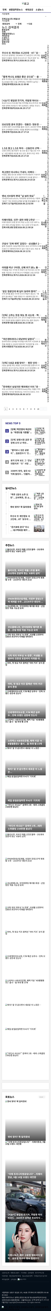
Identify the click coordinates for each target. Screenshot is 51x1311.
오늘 (7, 18)
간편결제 (31, 1273)
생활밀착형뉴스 (16, 9)
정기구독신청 (39, 1273)
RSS (24, 1279)
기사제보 (24, 1273)
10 (38, 409)
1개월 (14, 18)
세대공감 (29, 9)
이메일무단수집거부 (40, 1276)
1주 (10, 18)
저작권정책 (5, 1279)
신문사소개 (5, 1273)
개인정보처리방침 (15, 1276)
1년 (18, 18)
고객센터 (13, 1279)
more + (42, 1097)
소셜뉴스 (40, 9)
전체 (4, 9)
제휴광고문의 (15, 1273)
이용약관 (5, 1276)
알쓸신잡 (5, 41)
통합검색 (5, 29)
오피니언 (5, 39)
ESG (4, 43)
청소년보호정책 (27, 1276)
